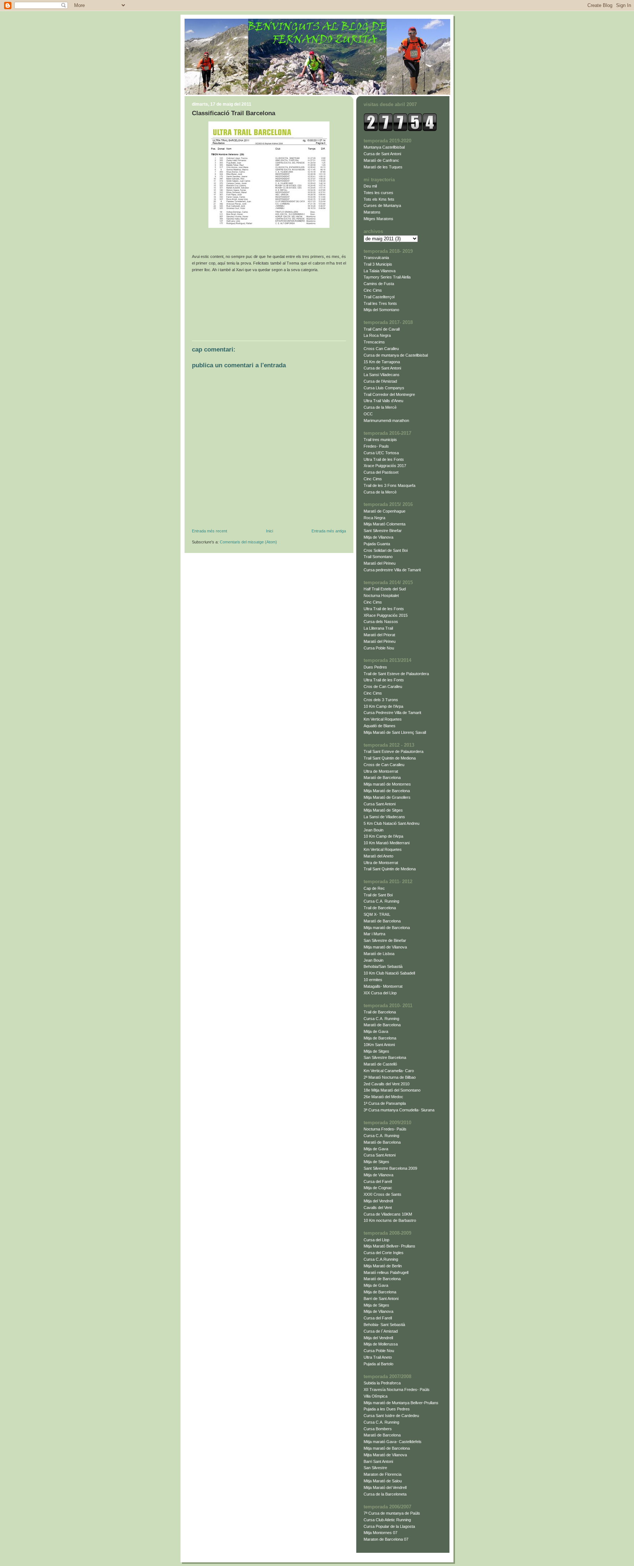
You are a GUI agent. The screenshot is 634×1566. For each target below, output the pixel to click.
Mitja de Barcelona (380, 1038)
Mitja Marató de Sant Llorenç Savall (395, 732)
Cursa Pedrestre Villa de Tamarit (392, 712)
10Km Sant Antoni (379, 1044)
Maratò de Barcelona (382, 1025)
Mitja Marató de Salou (383, 1481)
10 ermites (373, 979)
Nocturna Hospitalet (381, 595)
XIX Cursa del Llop (380, 993)
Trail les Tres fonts (380, 303)
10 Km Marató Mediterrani (386, 843)
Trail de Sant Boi (378, 895)
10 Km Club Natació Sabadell (389, 973)
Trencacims (374, 342)
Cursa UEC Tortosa (381, 453)
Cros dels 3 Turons (381, 700)
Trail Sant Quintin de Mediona (390, 758)
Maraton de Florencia (382, 1474)
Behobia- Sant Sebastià (384, 1324)
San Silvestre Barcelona (385, 1057)
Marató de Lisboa (379, 953)
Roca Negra (374, 518)
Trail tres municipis (380, 439)
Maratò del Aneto (378, 856)
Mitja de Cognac (378, 1188)
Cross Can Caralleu (381, 348)
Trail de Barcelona (380, 908)
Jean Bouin (373, 830)
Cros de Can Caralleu (383, 686)
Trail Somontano (378, 556)
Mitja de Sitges (376, 1051)
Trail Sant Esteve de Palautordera (393, 751)
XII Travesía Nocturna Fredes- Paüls (397, 1389)
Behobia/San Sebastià (383, 966)
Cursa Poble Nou (379, 648)
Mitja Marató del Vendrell (385, 1487)
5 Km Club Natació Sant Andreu (391, 823)
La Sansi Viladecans (382, 374)
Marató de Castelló (380, 1064)
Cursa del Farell (378, 1181)
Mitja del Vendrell (378, 1201)
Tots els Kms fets (379, 199)
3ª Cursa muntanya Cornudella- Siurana (399, 1110)
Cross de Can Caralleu (384, 764)
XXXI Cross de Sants (382, 1194)
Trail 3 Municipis (378, 264)
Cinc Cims (373, 290)
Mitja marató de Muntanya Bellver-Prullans (401, 1403)
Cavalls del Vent (378, 1207)
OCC (368, 414)
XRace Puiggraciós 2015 (386, 615)
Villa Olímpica (375, 1396)
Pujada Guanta (377, 544)
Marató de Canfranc (381, 160)
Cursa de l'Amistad (380, 381)
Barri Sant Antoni (378, 1461)
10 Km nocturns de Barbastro (390, 1220)
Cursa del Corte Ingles (384, 1252)
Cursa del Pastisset (381, 472)
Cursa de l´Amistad (381, 1331)
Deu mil (370, 186)
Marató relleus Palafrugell (386, 1272)
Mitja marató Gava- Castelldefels (393, 1441)
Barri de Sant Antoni (381, 1298)
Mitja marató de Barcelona (387, 927)
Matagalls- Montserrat (383, 986)
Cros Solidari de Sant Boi (386, 550)
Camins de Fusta (379, 283)
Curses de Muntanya (382, 205)
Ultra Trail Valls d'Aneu (383, 400)
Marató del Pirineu (380, 563)
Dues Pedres (375, 667)
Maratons (372, 212)
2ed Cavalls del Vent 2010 (386, 1084)
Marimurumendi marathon (386, 420)
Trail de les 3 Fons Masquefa (389, 485)
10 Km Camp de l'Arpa (383, 706)
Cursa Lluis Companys (384, 388)
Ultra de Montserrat (381, 771)
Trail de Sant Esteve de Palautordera (396, 673)
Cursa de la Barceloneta (385, 1494)
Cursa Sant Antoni (380, 804)
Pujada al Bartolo (378, 1364)
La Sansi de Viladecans (384, 817)
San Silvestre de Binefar (385, 940)
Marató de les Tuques (383, 167)
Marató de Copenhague (384, 511)
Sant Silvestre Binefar (383, 530)
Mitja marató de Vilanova (385, 947)
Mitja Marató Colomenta (384, 524)
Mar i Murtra (374, 934)
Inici (269, 531)
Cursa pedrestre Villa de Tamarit (392, 570)
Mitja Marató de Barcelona (387, 791)
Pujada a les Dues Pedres (387, 1409)
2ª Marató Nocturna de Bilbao (390, 1077)
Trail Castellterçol (379, 297)
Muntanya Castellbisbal (384, 147)
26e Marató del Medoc (383, 1097)
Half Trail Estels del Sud (385, 589)
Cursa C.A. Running (381, 901)
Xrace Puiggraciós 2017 (385, 465)
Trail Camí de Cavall (382, 329)
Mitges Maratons (378, 218)
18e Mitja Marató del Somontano (392, 1090)
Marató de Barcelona (382, 777)
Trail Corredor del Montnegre (389, 394)
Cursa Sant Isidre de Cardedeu (391, 1415)
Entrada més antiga (328, 531)
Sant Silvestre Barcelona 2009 (390, 1168)
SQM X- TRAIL (377, 914)
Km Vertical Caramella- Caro (389, 1070)
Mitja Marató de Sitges (383, 810)
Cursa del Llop (376, 1240)
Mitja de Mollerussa (381, 1344)
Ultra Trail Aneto (378, 1357)
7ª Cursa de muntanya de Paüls (392, 1513)
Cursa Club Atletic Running (387, 1520)
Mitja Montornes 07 (380, 1532)
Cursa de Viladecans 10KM (388, 1214)
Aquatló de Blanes (380, 726)
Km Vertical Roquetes (383, 719)
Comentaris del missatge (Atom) (248, 542)
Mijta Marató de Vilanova (385, 1455)
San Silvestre (375, 1467)
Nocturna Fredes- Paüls (385, 1129)
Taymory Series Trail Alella (387, 277)
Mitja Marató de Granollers (387, 797)
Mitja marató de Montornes (387, 784)
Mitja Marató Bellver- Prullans (389, 1246)
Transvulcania (376, 257)
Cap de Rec (374, 888)
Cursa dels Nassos (381, 621)
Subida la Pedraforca (382, 1383)
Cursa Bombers (378, 1429)
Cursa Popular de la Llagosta (389, 1526)
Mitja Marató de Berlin (383, 1266)
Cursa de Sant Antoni (382, 154)
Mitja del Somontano (381, 309)
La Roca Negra (377, 335)
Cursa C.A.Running (381, 1259)
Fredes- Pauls (376, 446)
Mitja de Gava (376, 1031)
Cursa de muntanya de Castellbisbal (396, 355)
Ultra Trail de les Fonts (384, 459)
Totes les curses (378, 192)
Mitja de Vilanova (378, 537)
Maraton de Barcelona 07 (386, 1539)
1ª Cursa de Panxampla (385, 1103)
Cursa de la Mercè (380, 407)
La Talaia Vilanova (380, 271)
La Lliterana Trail (378, 628)
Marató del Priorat (379, 635)
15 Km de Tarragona (382, 362)
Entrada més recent (209, 531)
